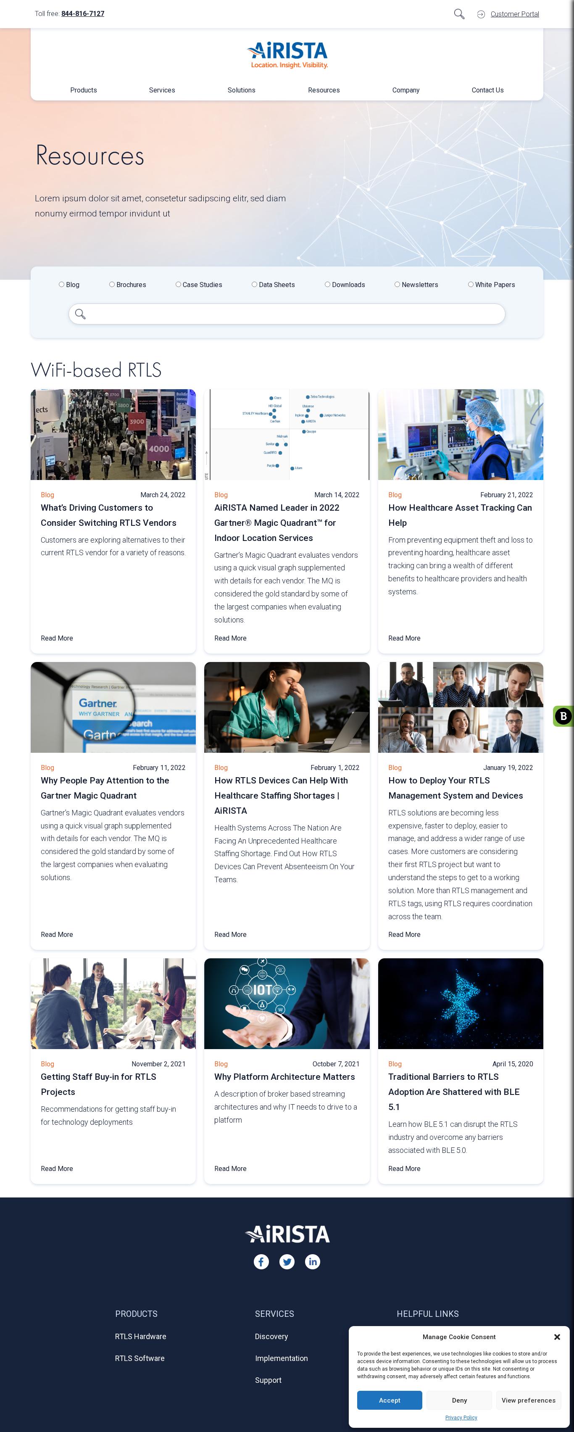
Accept (389, 1400)
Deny (459, 1400)
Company (406, 90)
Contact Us (488, 90)
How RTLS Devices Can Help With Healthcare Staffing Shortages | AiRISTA (281, 795)
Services (162, 90)
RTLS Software (140, 1358)
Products (83, 90)
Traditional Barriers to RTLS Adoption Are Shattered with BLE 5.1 (454, 1092)
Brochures (130, 285)
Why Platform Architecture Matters (284, 1077)
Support (268, 1380)
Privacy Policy (461, 1418)
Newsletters (419, 285)
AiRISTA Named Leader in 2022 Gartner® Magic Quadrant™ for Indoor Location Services (277, 523)
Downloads (347, 285)
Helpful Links (428, 1314)
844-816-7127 (82, 14)
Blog (71, 285)
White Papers (494, 285)
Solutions (241, 90)
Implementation (281, 1358)
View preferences (529, 1400)
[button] (557, 1337)
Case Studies (201, 285)
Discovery (271, 1336)
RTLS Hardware (140, 1336)
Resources (324, 90)
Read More (57, 638)
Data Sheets (276, 285)
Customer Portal (515, 14)
